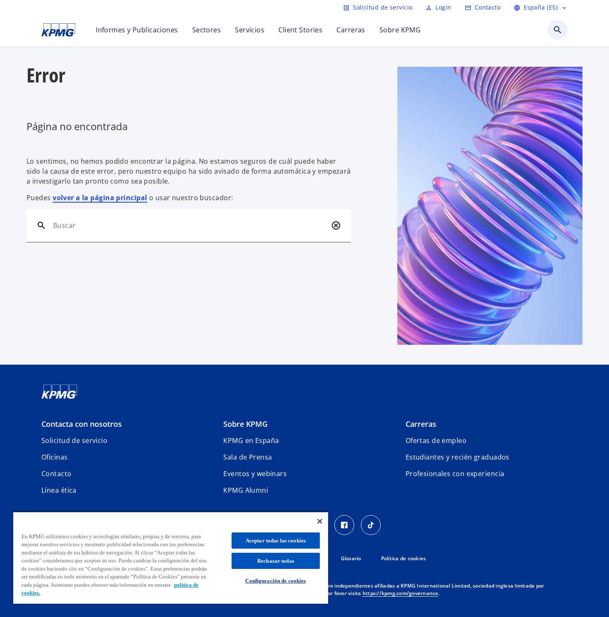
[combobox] (190, 225)
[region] (170, 557)
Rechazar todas (275, 561)
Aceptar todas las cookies (276, 540)
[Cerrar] (319, 521)
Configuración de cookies (275, 581)
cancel (336, 225)
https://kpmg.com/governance (400, 593)
